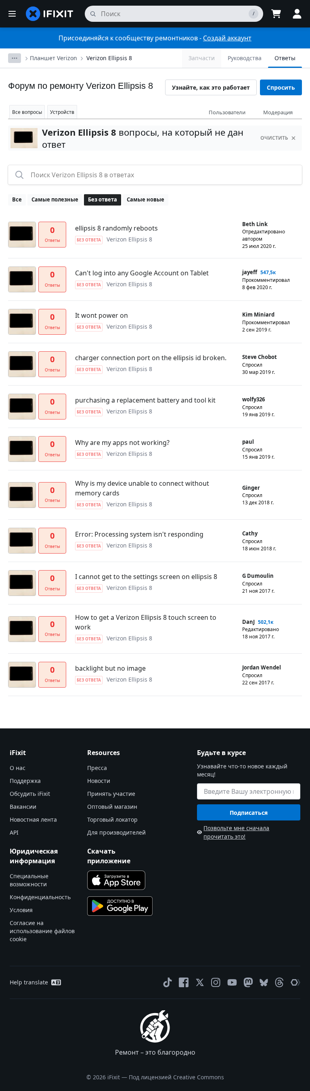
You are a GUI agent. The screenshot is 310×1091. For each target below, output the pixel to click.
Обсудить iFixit (30, 793)
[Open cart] (276, 14)
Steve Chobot (259, 357)
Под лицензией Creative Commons (176, 1077)
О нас (17, 768)
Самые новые (145, 199)
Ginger (251, 487)
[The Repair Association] (295, 982)
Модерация (278, 112)
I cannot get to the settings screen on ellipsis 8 (146, 576)
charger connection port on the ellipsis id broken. (150, 357)
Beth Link (255, 224)
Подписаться (249, 812)
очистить (274, 137)
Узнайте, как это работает (211, 87)
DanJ (248, 621)
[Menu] (12, 13)
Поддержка (25, 781)
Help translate (29, 982)
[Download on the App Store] (116, 880)
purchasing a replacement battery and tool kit (145, 400)
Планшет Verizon (53, 58)
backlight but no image (110, 668)
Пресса (97, 768)
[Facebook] (184, 982)
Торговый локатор (112, 819)
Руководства (245, 58)
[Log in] (297, 14)
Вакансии (23, 806)
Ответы (284, 58)
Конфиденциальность (40, 897)
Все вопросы (27, 112)
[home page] (49, 13)
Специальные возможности (29, 880)
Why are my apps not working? (122, 442)
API (14, 832)
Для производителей (116, 832)
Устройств (62, 112)
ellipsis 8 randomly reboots (116, 228)
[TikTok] (167, 982)
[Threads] (279, 982)
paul (248, 441)
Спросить (281, 87)
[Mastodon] (248, 982)
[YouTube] (232, 982)
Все (17, 199)
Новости (98, 781)
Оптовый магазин (112, 806)
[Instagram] (216, 982)
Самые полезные (54, 199)
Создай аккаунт (227, 38)
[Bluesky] (264, 982)
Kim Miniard (258, 314)
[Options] (14, 58)
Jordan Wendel (261, 667)
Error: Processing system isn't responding (139, 534)
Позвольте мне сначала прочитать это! (236, 832)
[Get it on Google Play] (120, 906)
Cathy (250, 533)
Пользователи (227, 112)
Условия (21, 910)
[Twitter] (200, 982)
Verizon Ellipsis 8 (109, 58)
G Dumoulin (258, 575)
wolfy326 (253, 399)
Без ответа (102, 199)
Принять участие (111, 793)
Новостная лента (33, 819)
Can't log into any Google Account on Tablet (142, 273)
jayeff (249, 272)
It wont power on (101, 315)
